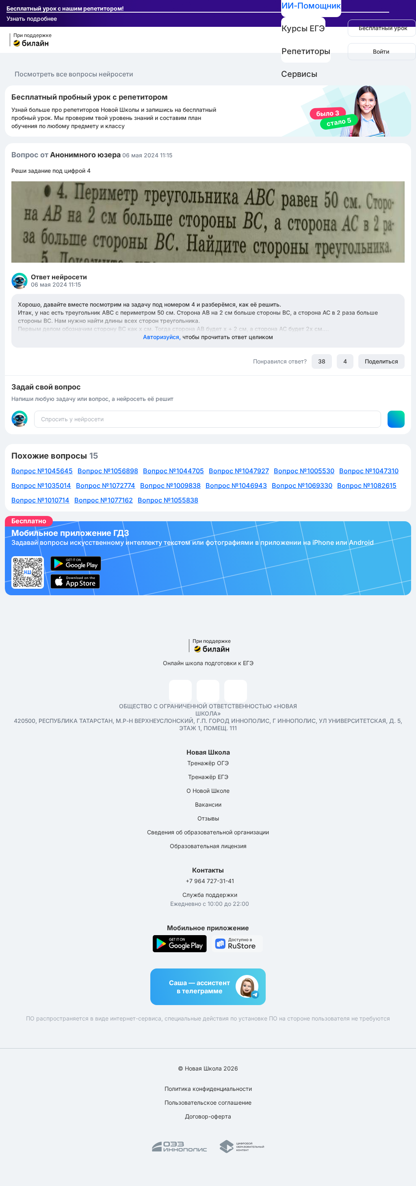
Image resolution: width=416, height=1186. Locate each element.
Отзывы (208, 818)
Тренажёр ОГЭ (208, 762)
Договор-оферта (208, 1116)
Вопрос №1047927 (239, 471)
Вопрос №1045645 (42, 471)
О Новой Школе (208, 790)
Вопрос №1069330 (302, 485)
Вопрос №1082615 (366, 485)
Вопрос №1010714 (40, 500)
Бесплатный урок (383, 27)
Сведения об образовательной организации (208, 832)
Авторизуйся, (208, 336)
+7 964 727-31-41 (210, 880)
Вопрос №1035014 (41, 485)
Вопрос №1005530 (304, 471)
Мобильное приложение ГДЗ (208, 558)
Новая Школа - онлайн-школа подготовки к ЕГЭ (27, 40)
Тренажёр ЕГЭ (208, 776)
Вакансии (208, 804)
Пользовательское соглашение (208, 1102)
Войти (381, 51)
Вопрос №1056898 (108, 471)
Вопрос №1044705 (173, 471)
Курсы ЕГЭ (303, 28)
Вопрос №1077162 (103, 500)
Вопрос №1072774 (105, 485)
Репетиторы (306, 51)
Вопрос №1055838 (168, 500)
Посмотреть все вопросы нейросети (74, 74)
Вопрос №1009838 (170, 485)
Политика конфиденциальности (208, 1088)
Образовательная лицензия (208, 845)
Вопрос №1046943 (236, 485)
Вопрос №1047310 (369, 471)
